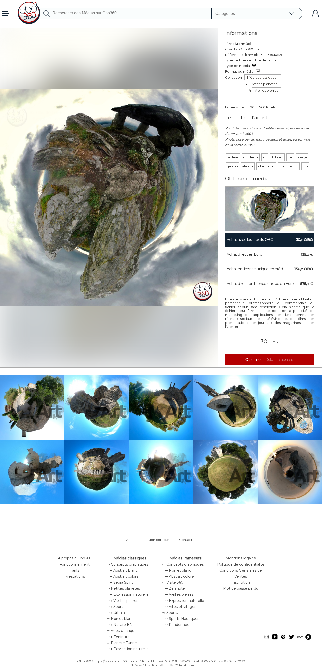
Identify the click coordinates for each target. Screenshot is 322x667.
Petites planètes (264, 84)
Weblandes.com (184, 665)
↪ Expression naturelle (129, 594)
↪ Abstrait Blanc (123, 570)
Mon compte (158, 540)
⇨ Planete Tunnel (122, 643)
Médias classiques (261, 77)
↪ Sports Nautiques (182, 618)
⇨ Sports (170, 612)
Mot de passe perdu (240, 588)
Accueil (132, 540)
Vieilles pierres (266, 90)
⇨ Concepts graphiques (127, 564)
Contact (185, 540)
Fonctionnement (75, 564)
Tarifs (74, 570)
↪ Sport (116, 606)
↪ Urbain (117, 612)
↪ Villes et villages (180, 606)
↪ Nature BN (121, 624)
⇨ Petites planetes (123, 588)
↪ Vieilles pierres (123, 600)
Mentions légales (241, 558)
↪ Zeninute (119, 637)
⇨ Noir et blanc (120, 618)
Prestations (75, 576)
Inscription (240, 582)
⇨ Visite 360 (172, 582)
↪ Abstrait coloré (124, 576)
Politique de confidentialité (240, 564)
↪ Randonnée (177, 624)
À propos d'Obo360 (75, 558)
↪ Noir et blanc (178, 570)
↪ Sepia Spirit (121, 582)
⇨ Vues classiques (122, 630)
